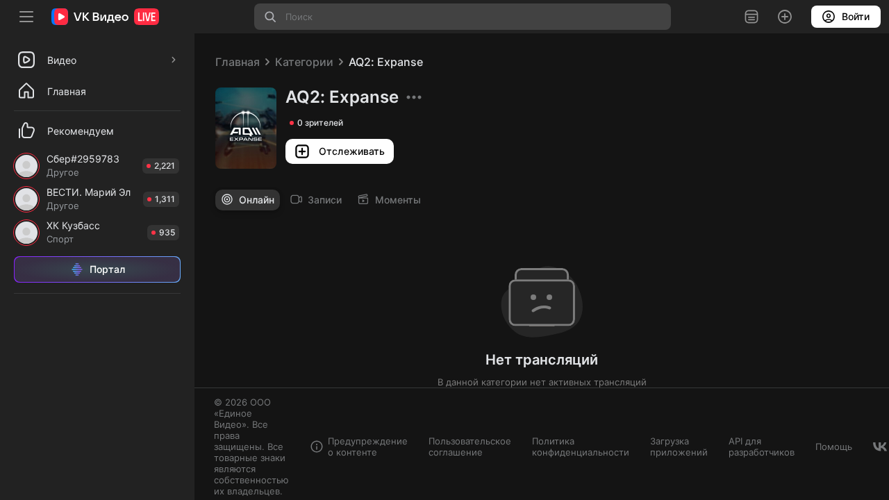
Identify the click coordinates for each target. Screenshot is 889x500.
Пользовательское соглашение (470, 446)
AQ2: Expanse (386, 62)
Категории (304, 62)
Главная (237, 62)
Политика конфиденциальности (580, 446)
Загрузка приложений (679, 446)
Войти (856, 16)
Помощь (833, 446)
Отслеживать (352, 151)
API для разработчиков (762, 446)
